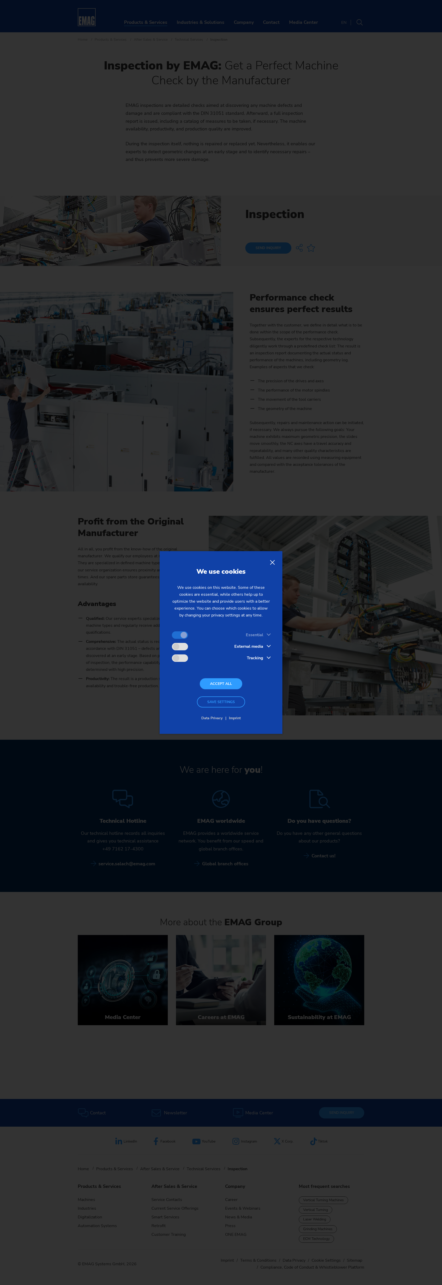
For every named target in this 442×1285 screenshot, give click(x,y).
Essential (254, 635)
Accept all (221, 683)
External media (248, 646)
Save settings (221, 702)
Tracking (255, 658)
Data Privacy (212, 718)
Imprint (235, 718)
